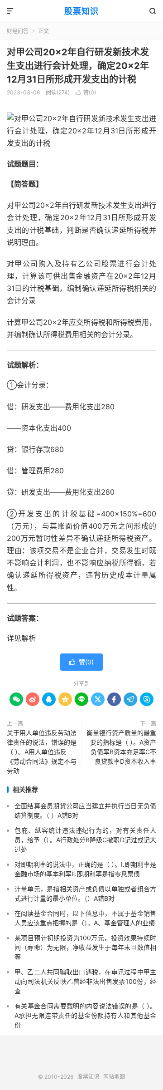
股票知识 (81, 11)
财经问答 (18, 31)
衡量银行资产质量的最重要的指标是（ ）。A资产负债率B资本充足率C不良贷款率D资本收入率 (121, 747)
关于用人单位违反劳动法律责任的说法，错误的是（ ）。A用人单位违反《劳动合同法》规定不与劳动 (42, 752)
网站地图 (114, 1076)
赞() (86, 92)
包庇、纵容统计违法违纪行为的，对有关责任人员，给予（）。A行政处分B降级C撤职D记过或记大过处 (85, 839)
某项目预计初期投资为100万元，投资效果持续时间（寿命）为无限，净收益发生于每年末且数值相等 (85, 947)
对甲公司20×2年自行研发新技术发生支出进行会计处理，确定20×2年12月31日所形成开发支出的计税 (78, 66)
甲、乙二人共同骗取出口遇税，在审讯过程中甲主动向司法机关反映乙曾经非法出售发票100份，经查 (85, 981)
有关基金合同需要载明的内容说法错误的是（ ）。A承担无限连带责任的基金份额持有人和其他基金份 (85, 1015)
